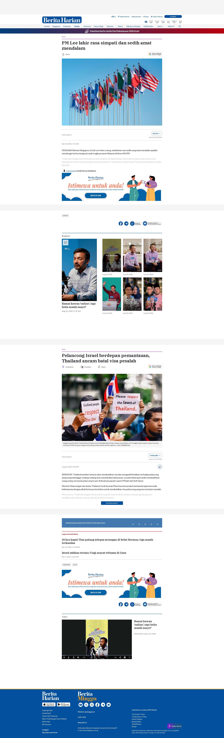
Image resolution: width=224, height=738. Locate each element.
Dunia (76, 26)
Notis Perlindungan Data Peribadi (54, 719)
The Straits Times (138, 714)
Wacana (110, 26)
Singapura (56, 26)
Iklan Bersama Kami (49, 732)
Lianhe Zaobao (137, 719)
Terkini (47, 26)
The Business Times (139, 717)
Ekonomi (87, 26)
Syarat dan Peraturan (50, 716)
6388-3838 (82, 717)
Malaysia (66, 26)
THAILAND (66, 565)
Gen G (160, 26)
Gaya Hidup (98, 26)
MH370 (65, 215)
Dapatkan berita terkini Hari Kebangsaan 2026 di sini (114, 31)
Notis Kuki (46, 722)
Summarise (70, 367)
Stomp (134, 726)
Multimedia (148, 26)
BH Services (46, 724)
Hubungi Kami (47, 710)
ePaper (146, 17)
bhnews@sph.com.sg (90, 730)
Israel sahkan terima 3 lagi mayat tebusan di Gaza (94, 552)
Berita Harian (136, 722)
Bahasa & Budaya (133, 26)
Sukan (120, 26)
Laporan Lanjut (112, 503)
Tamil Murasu (136, 724)
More (170, 26)
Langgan (173, 16)
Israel (75, 565)
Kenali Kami (46, 713)
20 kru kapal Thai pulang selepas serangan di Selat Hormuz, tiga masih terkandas (107, 541)
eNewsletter (136, 17)
